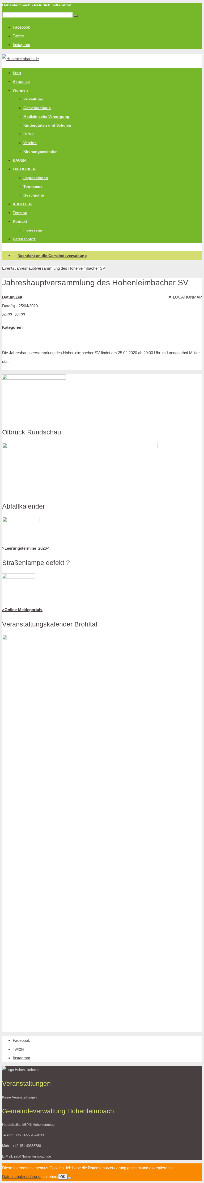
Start (17, 73)
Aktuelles (21, 81)
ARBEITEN (22, 204)
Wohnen (20, 90)
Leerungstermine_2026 (26, 548)
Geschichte (33, 195)
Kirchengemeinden (40, 151)
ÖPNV (28, 134)
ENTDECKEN (24, 169)
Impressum (33, 230)
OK (62, 1177)
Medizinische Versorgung (46, 116)
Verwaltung (33, 99)
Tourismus (32, 186)
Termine (20, 213)
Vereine (30, 143)
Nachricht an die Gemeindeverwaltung (52, 256)
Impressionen (35, 178)
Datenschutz (24, 239)
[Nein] (69, 1178)
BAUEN (19, 160)
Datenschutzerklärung (21, 1176)
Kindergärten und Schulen (47, 125)
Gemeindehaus (37, 108)
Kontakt (20, 221)
